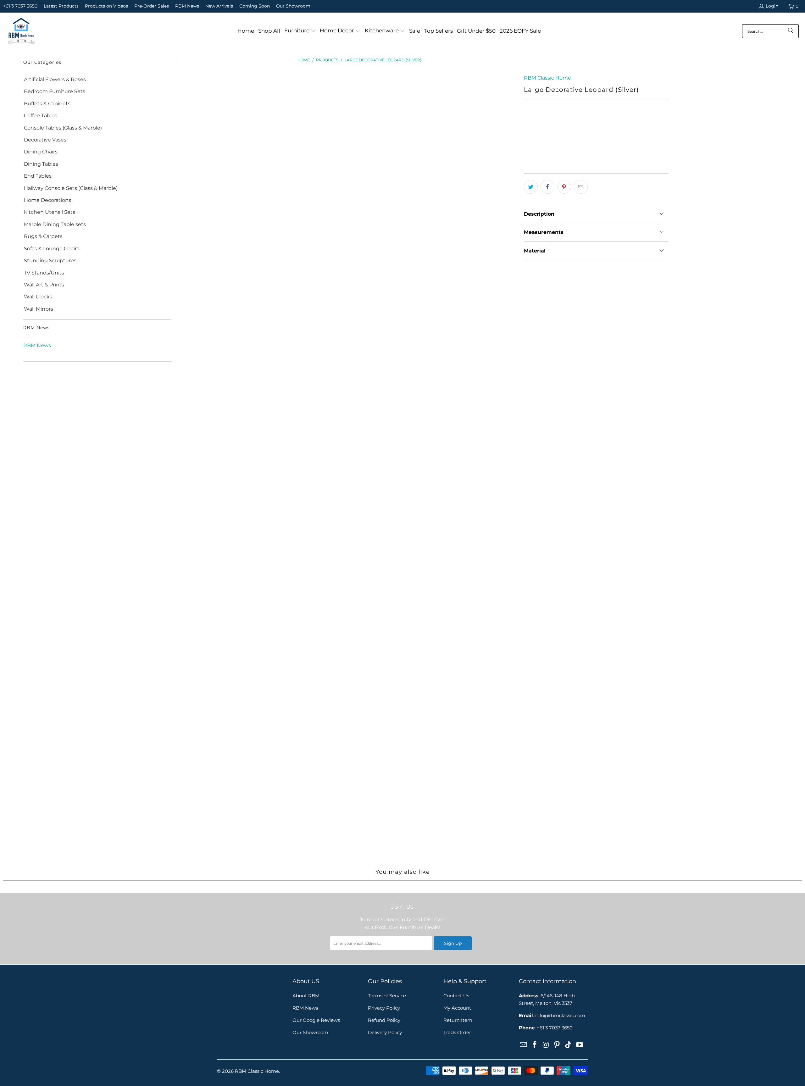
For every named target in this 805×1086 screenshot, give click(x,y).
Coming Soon (254, 6)
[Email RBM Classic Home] (523, 1045)
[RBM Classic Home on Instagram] (546, 1045)
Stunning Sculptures (50, 260)
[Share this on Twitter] (531, 187)
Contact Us (456, 996)
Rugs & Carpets (43, 236)
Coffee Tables (40, 116)
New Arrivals (219, 6)
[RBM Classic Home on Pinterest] (557, 1045)
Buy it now (633, 153)
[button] (300, 31)
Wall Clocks (38, 297)
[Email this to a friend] (581, 187)
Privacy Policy (384, 1008)
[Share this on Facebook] (547, 187)
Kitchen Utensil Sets (49, 212)
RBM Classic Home (547, 78)
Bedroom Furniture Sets (54, 91)
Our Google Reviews (316, 1020)
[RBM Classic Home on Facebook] (535, 1045)
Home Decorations (47, 200)
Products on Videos (106, 6)
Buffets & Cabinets (47, 104)
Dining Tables (41, 164)
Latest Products (61, 6)
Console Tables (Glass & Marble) (63, 128)
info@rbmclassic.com (560, 1015)
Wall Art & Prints (44, 285)
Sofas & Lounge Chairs (51, 249)
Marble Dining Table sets (55, 224)
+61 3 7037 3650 (20, 6)
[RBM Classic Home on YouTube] (579, 1045)
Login (772, 6)
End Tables (38, 176)
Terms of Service (387, 996)
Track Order (457, 1032)
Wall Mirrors (38, 309)
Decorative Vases (45, 140)
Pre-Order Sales (151, 6)
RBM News (187, 6)
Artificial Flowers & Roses (55, 79)
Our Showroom (293, 6)
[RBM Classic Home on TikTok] (568, 1045)
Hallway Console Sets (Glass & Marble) (71, 188)
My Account (457, 1008)
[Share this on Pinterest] (564, 187)
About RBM (305, 996)
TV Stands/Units (44, 273)
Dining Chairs (41, 152)
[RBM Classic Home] (21, 31)
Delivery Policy (385, 1032)
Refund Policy (384, 1020)
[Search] (791, 31)
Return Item (457, 1020)
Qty (528, 123)
